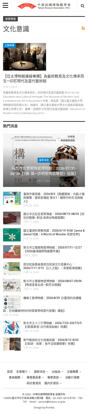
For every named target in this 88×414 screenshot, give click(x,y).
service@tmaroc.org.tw (51, 402)
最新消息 (44, 160)
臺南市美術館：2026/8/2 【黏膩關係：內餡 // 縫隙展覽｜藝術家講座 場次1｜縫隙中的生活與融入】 (54, 197)
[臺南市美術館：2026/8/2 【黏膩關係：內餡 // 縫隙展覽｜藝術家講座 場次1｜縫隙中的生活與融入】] (12, 198)
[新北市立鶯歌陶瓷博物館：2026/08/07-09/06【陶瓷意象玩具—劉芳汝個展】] (12, 285)
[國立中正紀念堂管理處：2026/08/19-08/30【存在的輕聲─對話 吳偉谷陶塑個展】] (12, 218)
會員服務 (14, 377)
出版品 (56, 371)
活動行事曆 (72, 377)
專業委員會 (34, 377)
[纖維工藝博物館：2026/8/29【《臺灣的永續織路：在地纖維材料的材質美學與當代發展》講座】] (12, 302)
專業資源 (53, 377)
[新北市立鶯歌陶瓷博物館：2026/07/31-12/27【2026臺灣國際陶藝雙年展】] (12, 251)
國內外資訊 (51, 383)
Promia (50, 407)
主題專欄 (9, 45)
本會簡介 (22, 371)
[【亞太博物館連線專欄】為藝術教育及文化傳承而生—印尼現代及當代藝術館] (24, 57)
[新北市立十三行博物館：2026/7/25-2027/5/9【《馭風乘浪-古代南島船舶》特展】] (12, 327)
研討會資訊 (34, 383)
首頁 (10, 371)
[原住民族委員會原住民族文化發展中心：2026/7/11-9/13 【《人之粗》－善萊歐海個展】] (12, 268)
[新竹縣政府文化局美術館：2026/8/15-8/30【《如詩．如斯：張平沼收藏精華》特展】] (12, 344)
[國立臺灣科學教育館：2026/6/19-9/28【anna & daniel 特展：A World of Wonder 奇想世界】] (12, 234)
